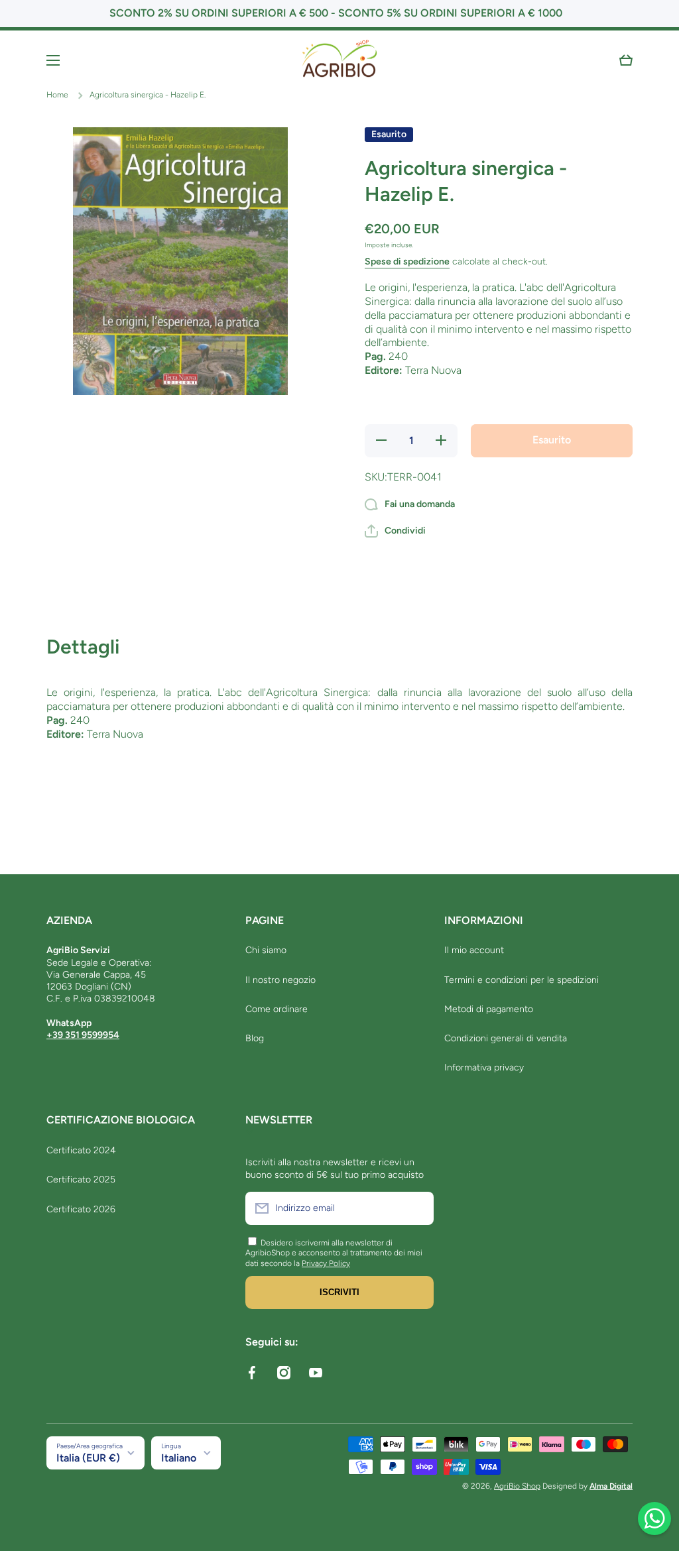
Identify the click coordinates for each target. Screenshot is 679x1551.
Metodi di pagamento (488, 1009)
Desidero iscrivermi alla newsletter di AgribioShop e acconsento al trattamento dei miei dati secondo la (333, 1253)
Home (57, 94)
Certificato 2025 (80, 1179)
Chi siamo (265, 950)
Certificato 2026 (80, 1209)
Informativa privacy (484, 1067)
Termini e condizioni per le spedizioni (521, 980)
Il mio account (474, 950)
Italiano (178, 1458)
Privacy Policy (326, 1263)
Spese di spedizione (407, 261)
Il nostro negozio (280, 980)
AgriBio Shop (517, 1486)
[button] (626, 60)
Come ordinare (276, 1009)
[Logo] (339, 60)
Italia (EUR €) (88, 1458)
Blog (254, 1038)
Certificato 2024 (81, 1150)
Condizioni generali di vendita (505, 1038)
